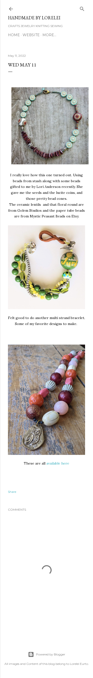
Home (14, 35)
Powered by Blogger (50, 654)
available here (57, 463)
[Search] (82, 8)
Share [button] (12, 492)
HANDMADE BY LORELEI (34, 18)
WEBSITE (31, 35)
